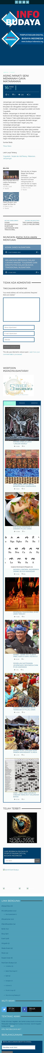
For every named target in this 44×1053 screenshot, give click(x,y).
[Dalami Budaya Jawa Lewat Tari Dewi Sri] (11, 196)
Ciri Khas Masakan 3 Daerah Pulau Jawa (22, 528)
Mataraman (31, 156)
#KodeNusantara (7, 911)
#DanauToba (6, 906)
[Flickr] (20, 2)
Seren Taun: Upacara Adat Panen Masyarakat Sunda (25, 751)
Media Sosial (6, 948)
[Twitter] (23, 2)
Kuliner (8, 985)
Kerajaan (8, 980)
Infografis (5, 943)
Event (12, 72)
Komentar (34, 403)
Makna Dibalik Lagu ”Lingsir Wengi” (22, 443)
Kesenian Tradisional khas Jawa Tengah (25, 613)
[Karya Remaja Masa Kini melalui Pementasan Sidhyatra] (11, 174)
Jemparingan (7, 158)
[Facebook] (16, 2)
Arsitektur (9, 966)
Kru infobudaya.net (11, 1029)
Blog (3, 934)
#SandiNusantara (7, 924)
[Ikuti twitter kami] (4, 1009)
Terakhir (22, 403)
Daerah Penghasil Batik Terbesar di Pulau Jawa (24, 709)
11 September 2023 (14, 252)
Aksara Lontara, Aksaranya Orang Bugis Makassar (26, 570)
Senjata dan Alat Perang (19, 156)
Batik (7, 976)
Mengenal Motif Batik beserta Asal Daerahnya (24, 485)
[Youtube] (27, 2)
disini (12, 1026)
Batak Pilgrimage (11, 971)
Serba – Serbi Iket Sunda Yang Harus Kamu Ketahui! (25, 655)
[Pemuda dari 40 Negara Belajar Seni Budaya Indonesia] (30, 180)
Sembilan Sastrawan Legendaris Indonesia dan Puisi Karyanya (25, 665)
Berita (5, 72)
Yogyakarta (6, 156)
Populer (9, 403)
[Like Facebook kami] (24, 1009)
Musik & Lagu (10, 990)
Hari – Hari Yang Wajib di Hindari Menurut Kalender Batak (26, 795)
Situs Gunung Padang (12, 995)
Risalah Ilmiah (6, 958)
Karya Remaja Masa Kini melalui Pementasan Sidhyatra (11, 182)
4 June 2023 (12, 272)
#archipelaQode (10, 914)
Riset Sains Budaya (8, 963)
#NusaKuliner (6, 919)
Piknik (3, 953)
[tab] (9, 403)
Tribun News (7, 146)
